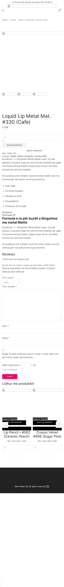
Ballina (5, 20)
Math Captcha (9, 365)
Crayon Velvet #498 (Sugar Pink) (47, 434)
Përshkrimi (7, 212)
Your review (9, 286)
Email (6, 338)
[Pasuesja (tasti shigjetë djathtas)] (1, 586)
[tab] (32, 212)
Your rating (8, 277)
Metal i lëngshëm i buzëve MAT (33, 20)
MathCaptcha (13, 370)
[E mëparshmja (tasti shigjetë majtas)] (0, 586)
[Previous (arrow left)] (0, 580)
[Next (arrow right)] (1, 580)
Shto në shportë (14, 145)
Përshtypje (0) (8, 215)
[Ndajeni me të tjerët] (1, 583)
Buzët (13, 20)
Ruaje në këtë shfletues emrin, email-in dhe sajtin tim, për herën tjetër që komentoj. (30, 356)
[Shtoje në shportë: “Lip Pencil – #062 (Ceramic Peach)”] (16, 455)
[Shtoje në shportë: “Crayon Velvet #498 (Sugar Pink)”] (47, 455)
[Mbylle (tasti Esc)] (0, 583)
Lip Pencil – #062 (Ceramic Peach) (17, 434)
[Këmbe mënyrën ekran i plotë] (2, 583)
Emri (5, 326)
